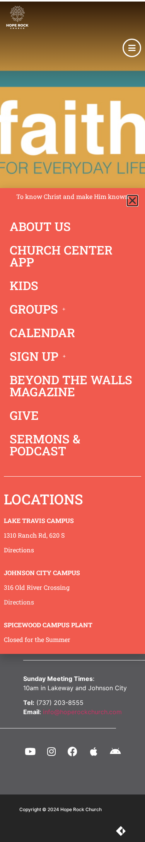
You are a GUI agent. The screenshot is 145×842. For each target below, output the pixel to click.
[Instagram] (51, 751)
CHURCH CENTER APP (61, 256)
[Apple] (94, 751)
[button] (132, 200)
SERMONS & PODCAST (45, 444)
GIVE (24, 415)
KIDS (24, 285)
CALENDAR (42, 332)
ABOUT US (40, 226)
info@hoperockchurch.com (82, 712)
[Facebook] (72, 751)
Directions (19, 550)
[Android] (115, 751)
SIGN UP (34, 356)
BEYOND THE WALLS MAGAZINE (71, 385)
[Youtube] (30, 751)
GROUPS (34, 309)
